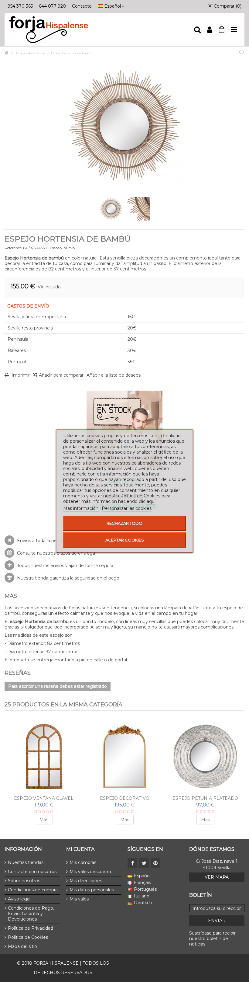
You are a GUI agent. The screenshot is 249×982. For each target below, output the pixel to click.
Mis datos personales (92, 890)
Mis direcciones (86, 880)
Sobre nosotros (24, 880)
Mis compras (83, 862)
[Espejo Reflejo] (124, 756)
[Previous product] (240, 52)
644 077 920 (52, 6)
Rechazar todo (124, 523)
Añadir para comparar (61, 375)
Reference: (13, 248)
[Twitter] (144, 863)
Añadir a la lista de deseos (114, 375)
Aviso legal (19, 899)
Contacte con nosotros (32, 871)
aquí (151, 501)
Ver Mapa (217, 877)
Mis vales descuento (91, 871)
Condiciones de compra (33, 890)
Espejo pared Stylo (205, 798)
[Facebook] (132, 863)
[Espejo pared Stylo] (205, 756)
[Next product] (243, 52)
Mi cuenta (80, 849)
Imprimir (20, 375)
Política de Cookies (28, 937)
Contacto (82, 6)
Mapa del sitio (22, 946)
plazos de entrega (76, 553)
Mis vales (79, 899)
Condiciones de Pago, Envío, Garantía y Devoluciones (31, 913)
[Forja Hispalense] (98, 29)
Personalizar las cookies (127, 508)
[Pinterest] (155, 863)
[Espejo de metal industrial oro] (44, 756)
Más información (81, 508)
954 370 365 (20, 6)
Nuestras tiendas (25, 862)
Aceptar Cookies (124, 540)
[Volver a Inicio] (6, 53)
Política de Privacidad (30, 928)
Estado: (56, 248)
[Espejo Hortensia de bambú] (111, 209)
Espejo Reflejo (125, 798)
